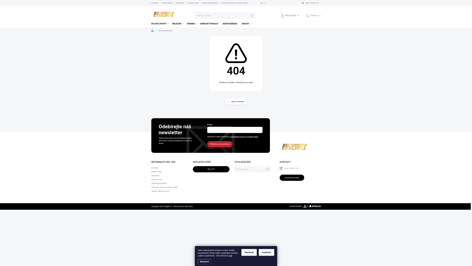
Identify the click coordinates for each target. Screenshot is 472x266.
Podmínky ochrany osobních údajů (234, 3)
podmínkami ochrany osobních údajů (244, 137)
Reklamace (180, 3)
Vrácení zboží (167, 3)
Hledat (252, 16)
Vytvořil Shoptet (296, 206)
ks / (211, 169)
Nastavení (204, 261)
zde (230, 256)
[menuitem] (160, 23)
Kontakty (154, 3)
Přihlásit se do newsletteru (220, 144)
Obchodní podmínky (210, 3)
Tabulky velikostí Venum (160, 191)
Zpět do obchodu (237, 102)
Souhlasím (266, 252)
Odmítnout (249, 252)
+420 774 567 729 (291, 168)
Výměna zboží (193, 3)
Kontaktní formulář (292, 178)
